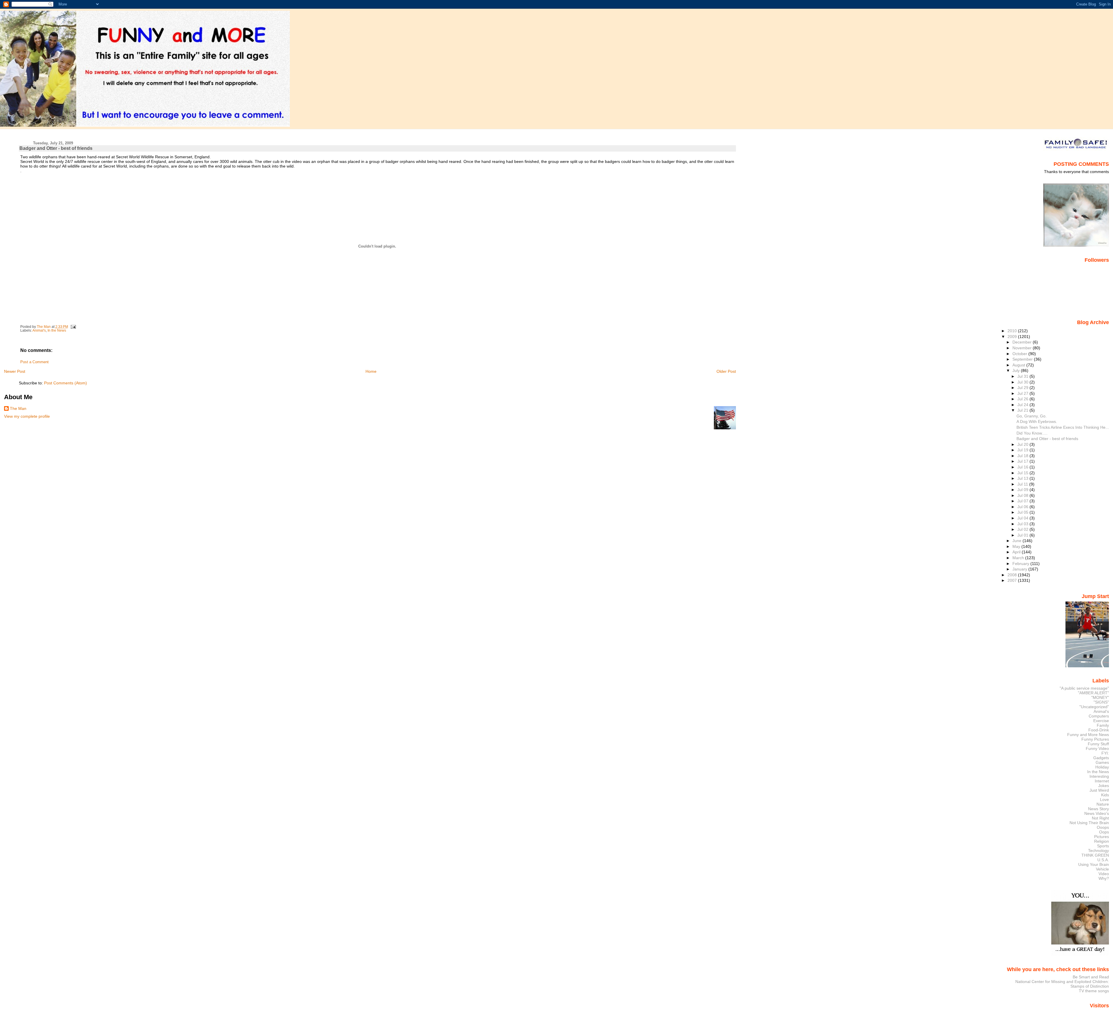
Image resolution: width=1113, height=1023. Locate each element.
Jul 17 (1023, 461)
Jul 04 (1023, 518)
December (1022, 342)
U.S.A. (1103, 859)
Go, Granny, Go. (1031, 416)
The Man (18, 408)
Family (1103, 725)
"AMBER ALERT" (1093, 693)
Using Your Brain (1093, 864)
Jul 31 (1023, 376)
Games (1102, 762)
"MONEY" (1100, 697)
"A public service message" (1084, 688)
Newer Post (14, 371)
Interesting (1099, 776)
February (1021, 563)
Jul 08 (1023, 495)
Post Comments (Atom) (65, 383)
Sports (1103, 846)
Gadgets (1101, 757)
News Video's (1096, 813)
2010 (1012, 330)
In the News (57, 330)
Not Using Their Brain (1089, 822)
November (1022, 348)
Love (1104, 799)
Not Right (1100, 818)
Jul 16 (1023, 467)
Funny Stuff (1098, 744)
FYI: (1105, 753)
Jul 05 (1023, 512)
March (1018, 557)
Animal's (39, 330)
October (1020, 353)
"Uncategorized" (1094, 706)
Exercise (1101, 720)
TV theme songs (1094, 991)
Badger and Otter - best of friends (1047, 438)
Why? (1104, 878)
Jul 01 (1023, 535)
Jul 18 (1023, 455)
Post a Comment (34, 362)
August (1019, 365)
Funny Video (1097, 748)
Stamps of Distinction (1089, 986)
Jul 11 (1023, 484)
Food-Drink (1098, 730)
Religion (1101, 841)
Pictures (1101, 836)
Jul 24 (1023, 404)
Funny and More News (1088, 734)
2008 (1012, 575)
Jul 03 (1023, 524)
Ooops (1103, 827)
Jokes (1103, 785)
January (1020, 569)
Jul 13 (1023, 478)
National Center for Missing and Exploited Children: (1062, 981)
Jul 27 (1023, 393)
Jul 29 (1023, 387)
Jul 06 (1023, 506)
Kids (1105, 795)
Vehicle (1102, 869)
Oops (1104, 832)
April (1017, 552)
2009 (1012, 336)
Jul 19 (1023, 450)
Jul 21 (1023, 410)
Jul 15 (1023, 472)
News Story (1098, 808)
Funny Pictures (1095, 739)
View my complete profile (27, 416)
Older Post (726, 371)
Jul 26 (1023, 399)
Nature (1102, 804)
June (1017, 540)
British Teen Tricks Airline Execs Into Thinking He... (1062, 427)
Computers (1099, 716)
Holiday (1102, 767)
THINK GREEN (1095, 855)
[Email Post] (73, 326)
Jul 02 (1023, 529)
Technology (1098, 850)
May (1016, 546)
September (1023, 359)
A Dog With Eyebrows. (1036, 421)
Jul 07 (1023, 501)
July (1016, 370)
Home (371, 371)
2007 (1012, 580)
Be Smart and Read (1091, 977)
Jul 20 (1023, 444)
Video (1104, 873)
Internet (1102, 781)
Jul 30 (1023, 382)
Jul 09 (1023, 489)
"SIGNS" (1101, 702)
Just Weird (1099, 790)
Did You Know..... (1031, 433)
